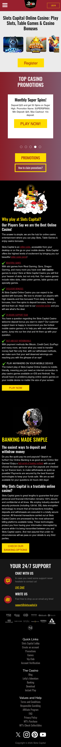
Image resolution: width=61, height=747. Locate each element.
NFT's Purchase (30, 721)
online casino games (19, 256)
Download (30, 686)
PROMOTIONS (30, 157)
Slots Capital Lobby (30, 643)
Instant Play (30, 690)
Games (30, 655)
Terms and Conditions (31, 702)
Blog (30, 674)
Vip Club (30, 659)
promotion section (43, 305)
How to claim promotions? (30, 168)
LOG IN (53, 5)
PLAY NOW (15, 388)
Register (31, 63)
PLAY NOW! (30, 123)
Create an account (30, 647)
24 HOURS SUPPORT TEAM (17, 314)
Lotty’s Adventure (30, 678)
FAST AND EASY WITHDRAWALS (18, 340)
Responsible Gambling (30, 706)
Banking (30, 682)
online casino (25, 246)
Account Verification (30, 663)
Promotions (30, 651)
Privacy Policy (30, 717)
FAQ (30, 713)
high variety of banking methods (30, 463)
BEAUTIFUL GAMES (13, 262)
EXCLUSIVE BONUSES (14, 288)
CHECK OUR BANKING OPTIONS (15, 548)
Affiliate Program (30, 710)
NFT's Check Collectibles (30, 725)
